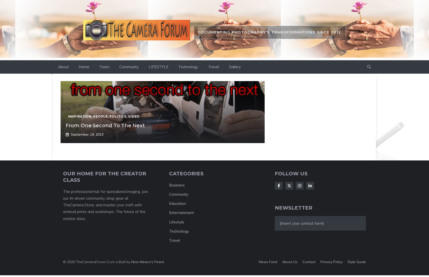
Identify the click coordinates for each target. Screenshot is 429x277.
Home (84, 66)
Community (129, 66)
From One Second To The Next (105, 125)
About (63, 66)
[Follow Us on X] (289, 186)
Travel (213, 66)
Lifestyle (176, 222)
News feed (268, 262)
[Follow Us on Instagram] (300, 186)
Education (177, 203)
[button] (369, 67)
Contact (309, 262)
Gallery (235, 66)
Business (177, 185)
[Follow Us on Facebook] (279, 186)
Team (104, 66)
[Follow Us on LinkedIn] (310, 186)
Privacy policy (332, 262)
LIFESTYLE (158, 66)
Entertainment (181, 212)
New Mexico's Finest (147, 262)
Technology (188, 66)
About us (289, 262)
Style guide (357, 262)
